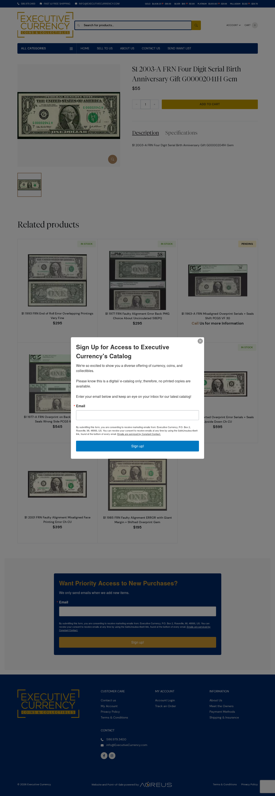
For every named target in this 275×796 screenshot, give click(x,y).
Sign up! (137, 446)
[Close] (200, 341)
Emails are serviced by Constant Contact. (139, 434)
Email (80, 406)
